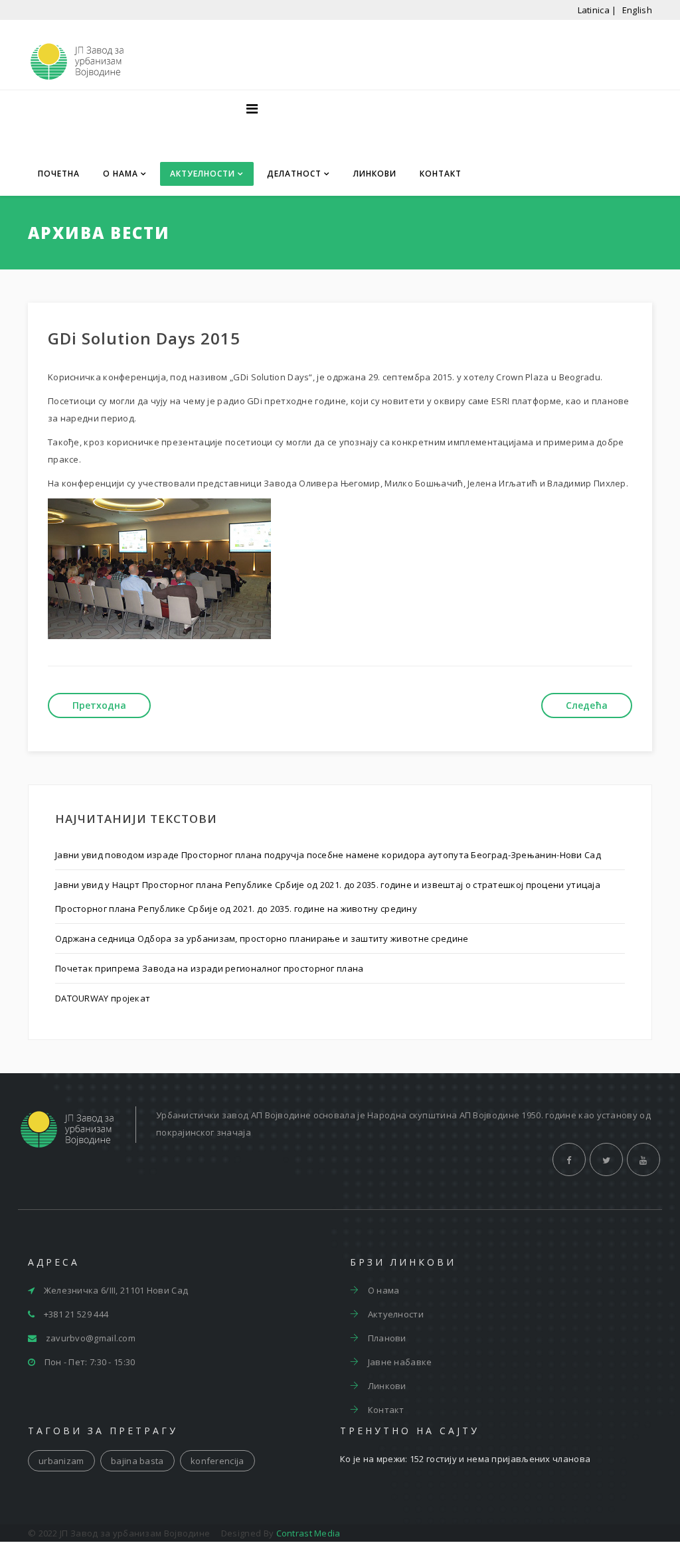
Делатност (294, 173)
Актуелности (202, 173)
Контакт (441, 173)
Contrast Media (308, 1533)
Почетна (59, 173)
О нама (120, 173)
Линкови (374, 173)
